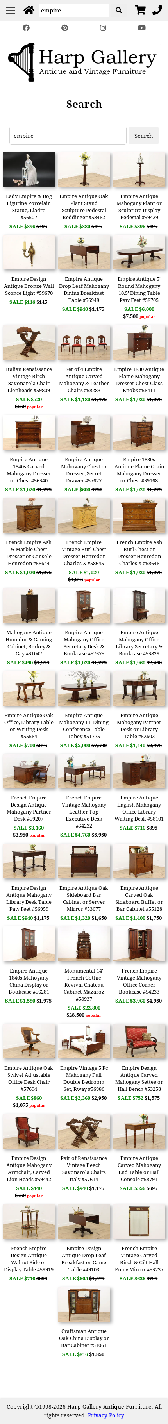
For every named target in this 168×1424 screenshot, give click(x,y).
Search (143, 135)
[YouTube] (141, 28)
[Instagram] (103, 28)
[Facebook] (26, 28)
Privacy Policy (106, 1415)
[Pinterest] (65, 28)
